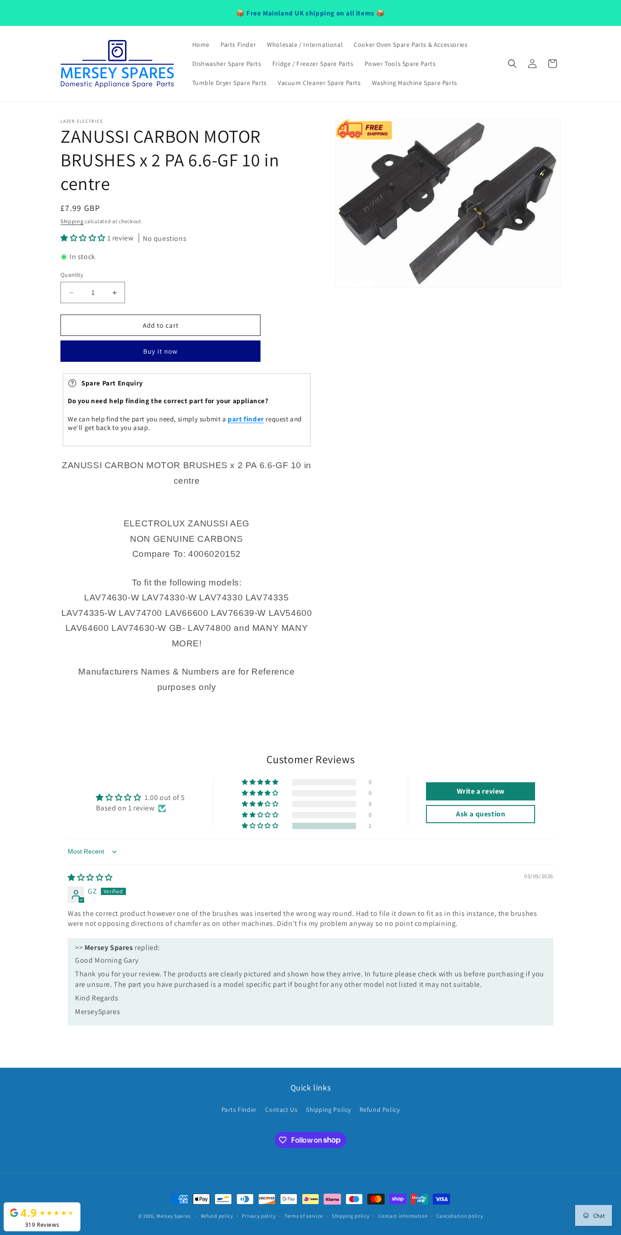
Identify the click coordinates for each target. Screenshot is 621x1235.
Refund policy (217, 1215)
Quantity (71, 275)
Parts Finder (239, 1109)
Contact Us (281, 1109)
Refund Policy (380, 1109)
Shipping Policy (328, 1109)
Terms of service (304, 1215)
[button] (512, 64)
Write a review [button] (481, 791)
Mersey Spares (173, 1216)
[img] (90, 877)
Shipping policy (351, 1215)
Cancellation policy (459, 1215)
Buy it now (160, 351)
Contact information (402, 1215)
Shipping (72, 221)
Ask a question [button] (480, 814)
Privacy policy (258, 1215)
